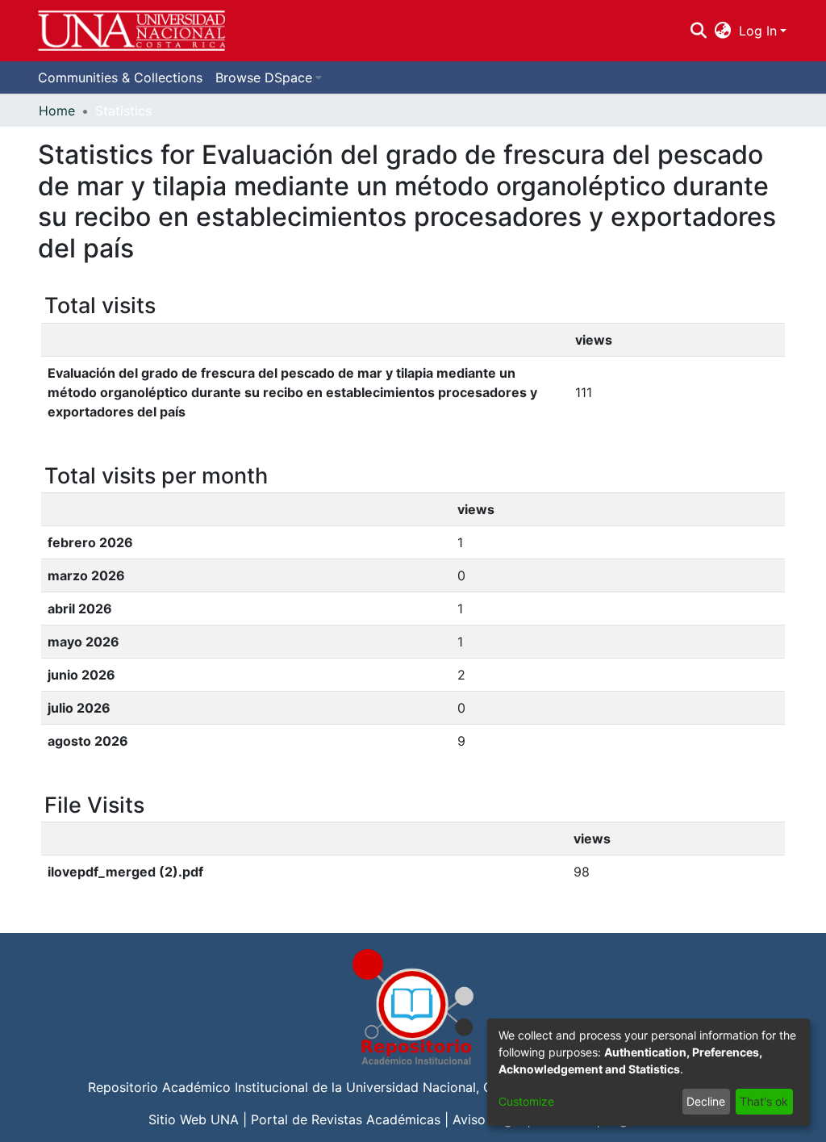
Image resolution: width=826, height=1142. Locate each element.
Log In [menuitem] (758, 31)
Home (57, 110)
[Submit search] (698, 30)
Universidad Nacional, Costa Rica (447, 1087)
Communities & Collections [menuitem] (120, 77)
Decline (705, 1101)
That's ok (764, 1101)
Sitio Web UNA (193, 1119)
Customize (526, 1101)
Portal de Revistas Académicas (345, 1119)
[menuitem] (723, 30)
